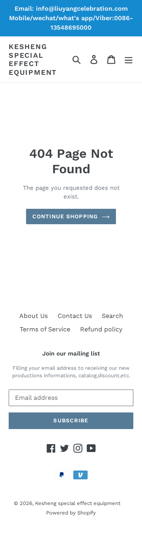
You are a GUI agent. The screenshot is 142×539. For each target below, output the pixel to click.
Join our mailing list (71, 353)
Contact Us (75, 316)
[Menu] (128, 59)
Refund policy (101, 329)
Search (112, 316)
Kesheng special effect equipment (33, 59)
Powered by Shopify (71, 513)
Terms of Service (45, 329)
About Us (33, 316)
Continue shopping (65, 216)
